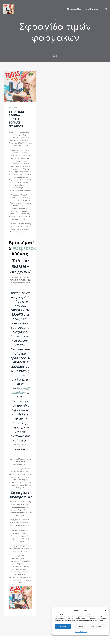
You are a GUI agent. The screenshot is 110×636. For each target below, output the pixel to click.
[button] (106, 610)
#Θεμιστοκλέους (31, 248)
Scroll (55, 56)
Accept (63, 627)
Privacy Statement (81, 632)
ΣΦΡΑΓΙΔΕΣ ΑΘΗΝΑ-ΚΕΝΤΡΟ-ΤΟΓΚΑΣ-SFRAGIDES (16, 119)
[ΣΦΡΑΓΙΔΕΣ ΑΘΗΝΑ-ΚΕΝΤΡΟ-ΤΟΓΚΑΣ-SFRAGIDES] (20, 86)
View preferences (98, 627)
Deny (81, 627)
